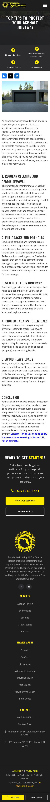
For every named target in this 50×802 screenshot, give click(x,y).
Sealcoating (25, 610)
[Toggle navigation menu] (45, 5)
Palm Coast (25, 698)
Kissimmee (25, 664)
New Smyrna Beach (25, 691)
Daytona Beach (25, 677)
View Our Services (25, 500)
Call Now (14, 797)
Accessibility (17, 770)
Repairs (25, 631)
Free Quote (36, 797)
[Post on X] (10, 75)
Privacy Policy (32, 770)
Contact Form (25, 724)
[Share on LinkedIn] (16, 75)
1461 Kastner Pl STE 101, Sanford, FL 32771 (26, 744)
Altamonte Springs (25, 671)
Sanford (25, 657)
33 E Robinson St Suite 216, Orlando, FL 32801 (26, 733)
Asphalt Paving (25, 603)
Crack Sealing (25, 624)
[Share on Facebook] (4, 75)
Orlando (25, 650)
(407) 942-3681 (27, 490)
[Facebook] (21, 587)
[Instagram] (29, 587)
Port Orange (25, 684)
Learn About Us (25, 511)
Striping (25, 617)
